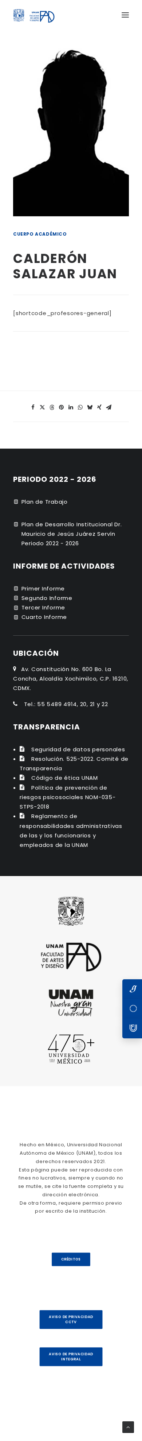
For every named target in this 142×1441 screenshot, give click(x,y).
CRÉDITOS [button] (71, 1259)
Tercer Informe (43, 607)
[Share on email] (108, 407)
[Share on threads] (52, 407)
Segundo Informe (46, 598)
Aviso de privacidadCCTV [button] (71, 1319)
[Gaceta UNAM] (132, 989)
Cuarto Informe (44, 617)
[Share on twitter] (42, 407)
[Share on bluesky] (90, 407)
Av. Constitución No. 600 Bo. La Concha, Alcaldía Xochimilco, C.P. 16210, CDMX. (70, 678)
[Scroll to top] (128, 1426)
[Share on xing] (99, 407)
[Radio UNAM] (132, 1028)
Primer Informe (43, 588)
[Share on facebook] (33, 407)
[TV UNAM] (132, 1009)
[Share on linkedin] (71, 407)
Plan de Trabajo (44, 501)
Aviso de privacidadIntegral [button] (71, 1357)
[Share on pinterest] (61, 407)
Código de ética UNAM (64, 778)
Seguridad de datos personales (78, 749)
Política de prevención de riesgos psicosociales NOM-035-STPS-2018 (68, 797)
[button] (125, 15)
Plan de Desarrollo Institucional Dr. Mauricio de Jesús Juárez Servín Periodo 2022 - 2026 (71, 533)
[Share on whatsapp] (80, 407)
